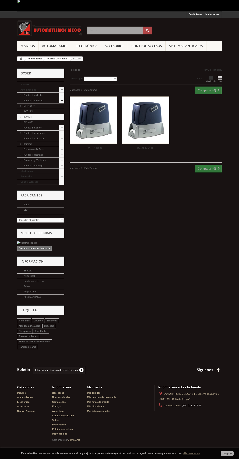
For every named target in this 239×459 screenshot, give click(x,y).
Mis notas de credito (98, 402)
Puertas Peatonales (33, 154)
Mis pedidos (93, 393)
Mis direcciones (95, 406)
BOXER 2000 (145, 148)
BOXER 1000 (93, 148)
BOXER (27, 117)
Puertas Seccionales (33, 138)
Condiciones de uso (33, 281)
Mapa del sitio (59, 433)
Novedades (58, 393)
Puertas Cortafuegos (33, 165)
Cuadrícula (211, 81)
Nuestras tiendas (36, 233)
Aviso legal (29, 276)
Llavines (38, 320)
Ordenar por (76, 78)
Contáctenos (195, 14)
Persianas (24, 320)
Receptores (25, 331)
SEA (25, 210)
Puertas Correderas (33, 100)
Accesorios (114, 46)
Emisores (52, 320)
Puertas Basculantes (34, 133)
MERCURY (29, 106)
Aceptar (227, 453)
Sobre (26, 286)
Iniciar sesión (212, 14)
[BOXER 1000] (93, 120)
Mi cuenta (95, 387)
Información (32, 261)
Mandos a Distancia (29, 326)
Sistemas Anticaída (186, 46)
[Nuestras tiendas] (40, 243)
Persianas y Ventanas (34, 160)
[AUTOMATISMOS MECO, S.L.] (49, 28)
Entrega (27, 270)
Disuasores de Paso (33, 149)
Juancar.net (74, 440)
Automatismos (55, 46)
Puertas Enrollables (33, 95)
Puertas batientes (28, 336)
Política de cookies (62, 429)
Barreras (27, 144)
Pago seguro (29, 291)
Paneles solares (27, 347)
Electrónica (86, 46)
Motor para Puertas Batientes (34, 341)
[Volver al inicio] (20, 59)
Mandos (28, 46)
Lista (220, 81)
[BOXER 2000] (146, 120)
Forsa (26, 204)
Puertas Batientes (32, 127)
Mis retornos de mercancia (101, 397)
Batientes (49, 326)
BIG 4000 (28, 122)
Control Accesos (146, 46)
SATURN (28, 111)
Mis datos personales (98, 411)
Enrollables (41, 331)
